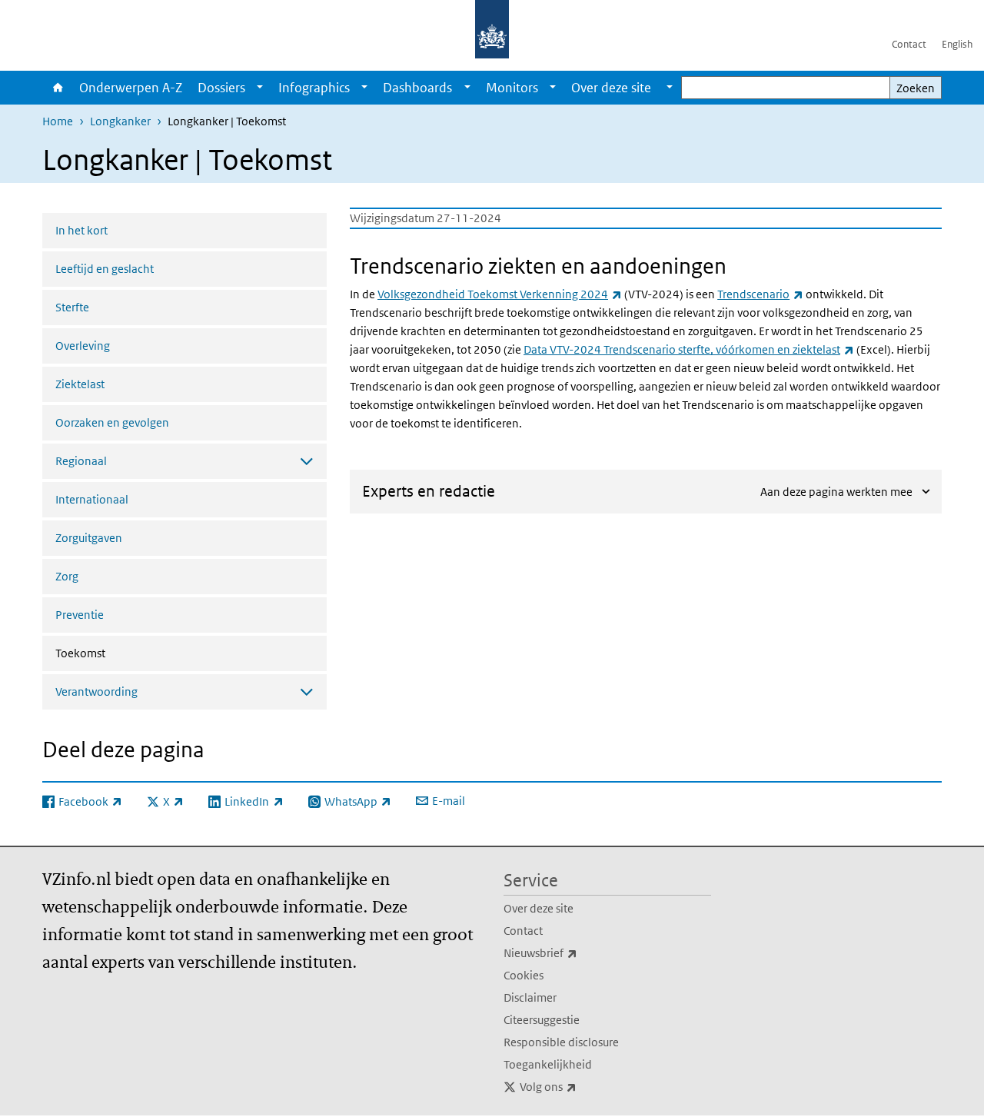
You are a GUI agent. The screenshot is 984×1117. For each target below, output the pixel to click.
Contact (909, 44)
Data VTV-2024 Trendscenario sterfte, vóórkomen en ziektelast (689, 349)
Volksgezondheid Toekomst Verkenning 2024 (499, 294)
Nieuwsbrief (574, 952)
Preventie (79, 614)
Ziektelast (80, 384)
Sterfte (72, 307)
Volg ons (582, 1086)
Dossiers (221, 87)
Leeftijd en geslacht (104, 268)
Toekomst (121, 652)
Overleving (82, 345)
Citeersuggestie (542, 1019)
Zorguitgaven (88, 537)
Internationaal (91, 499)
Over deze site (538, 908)
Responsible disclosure (561, 1042)
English (957, 44)
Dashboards (417, 87)
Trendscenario (760, 294)
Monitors (512, 87)
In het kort (81, 230)
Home (56, 88)
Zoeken (915, 88)
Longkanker (120, 121)
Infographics (314, 87)
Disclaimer (530, 997)
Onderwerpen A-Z (130, 87)
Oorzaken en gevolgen (112, 422)
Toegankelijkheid (548, 1064)
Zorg (66, 576)
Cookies (524, 975)
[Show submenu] (260, 88)
